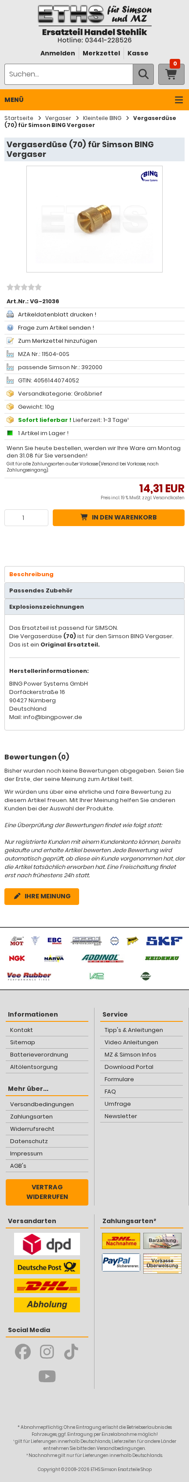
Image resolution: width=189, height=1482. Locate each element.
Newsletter (121, 1116)
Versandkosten (169, 497)
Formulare (119, 1079)
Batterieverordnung (39, 1054)
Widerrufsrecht (32, 1129)
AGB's (18, 1166)
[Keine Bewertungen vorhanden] (23, 288)
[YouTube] (47, 1376)
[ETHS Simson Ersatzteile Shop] (94, 23)
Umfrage (118, 1104)
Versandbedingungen (42, 1104)
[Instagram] (47, 1352)
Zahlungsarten (31, 1116)
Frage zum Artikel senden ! (56, 327)
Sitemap (22, 1042)
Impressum (26, 1153)
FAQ (110, 1091)
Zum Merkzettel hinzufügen (57, 341)
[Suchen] (143, 74)
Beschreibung (31, 574)
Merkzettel (101, 53)
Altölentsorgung (34, 1067)
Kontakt (21, 1030)
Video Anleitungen (131, 1042)
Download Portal (129, 1067)
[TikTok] (71, 1352)
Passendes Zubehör (41, 590)
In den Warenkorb (124, 517)
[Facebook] (23, 1352)
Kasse (138, 53)
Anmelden (57, 53)
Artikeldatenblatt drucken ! (57, 314)
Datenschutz (29, 1141)
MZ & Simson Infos (130, 1054)
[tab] (94, 574)
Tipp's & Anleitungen (134, 1030)
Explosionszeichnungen (46, 607)
